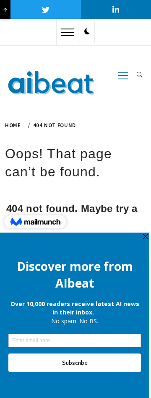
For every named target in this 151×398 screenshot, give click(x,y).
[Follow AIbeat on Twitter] (45, 9)
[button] (87, 32)
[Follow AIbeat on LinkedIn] (116, 9)
